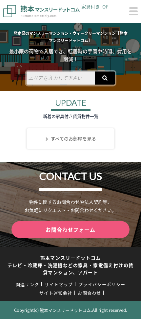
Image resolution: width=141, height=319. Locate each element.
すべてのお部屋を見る (73, 138)
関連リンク (27, 284)
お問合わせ (89, 293)
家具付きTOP (95, 6)
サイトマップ (59, 284)
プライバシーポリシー (101, 284)
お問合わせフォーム (70, 229)
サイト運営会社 (55, 293)
